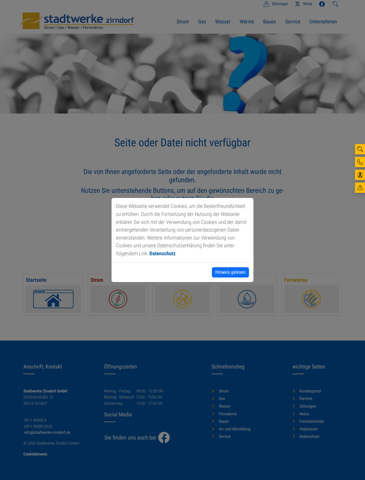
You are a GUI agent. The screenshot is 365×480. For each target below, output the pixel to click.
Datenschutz (162, 254)
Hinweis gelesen (230, 272)
